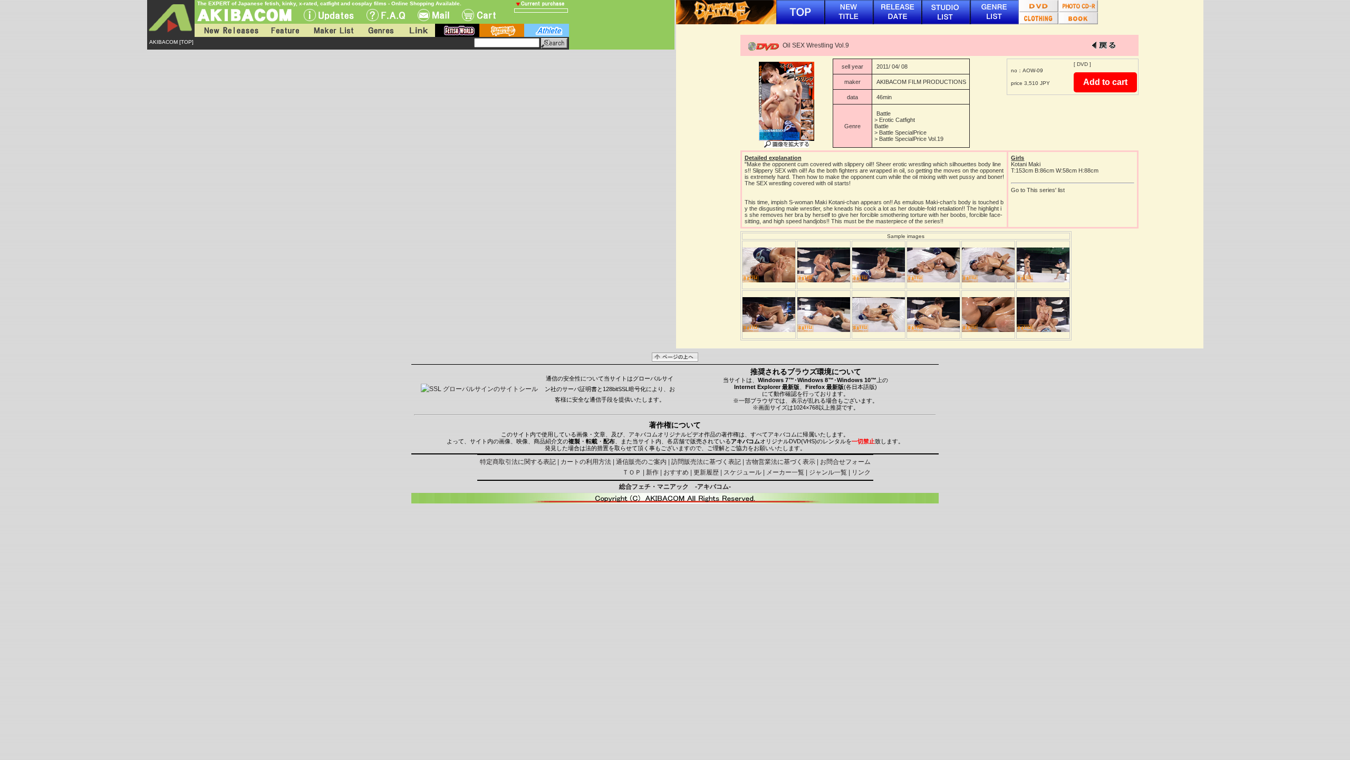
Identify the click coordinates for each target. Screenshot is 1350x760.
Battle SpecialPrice (903, 132)
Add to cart (1105, 82)
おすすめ (676, 472)
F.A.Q (386, 15)
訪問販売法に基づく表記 (706, 462)
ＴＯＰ (631, 472)
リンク (861, 472)
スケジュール (742, 472)
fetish (457, 30)
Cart (478, 15)
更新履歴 (706, 472)
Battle (883, 113)
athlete (546, 30)
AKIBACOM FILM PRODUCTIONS (921, 82)
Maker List (333, 30)
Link (417, 30)
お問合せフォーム (845, 462)
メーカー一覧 (785, 472)
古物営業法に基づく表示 (780, 462)
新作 (652, 472)
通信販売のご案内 (641, 462)
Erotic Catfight (897, 120)
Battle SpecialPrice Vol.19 (911, 139)
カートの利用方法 (586, 462)
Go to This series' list (1038, 190)
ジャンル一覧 (828, 472)
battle (501, 30)
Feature (284, 30)
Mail (433, 15)
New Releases (229, 30)
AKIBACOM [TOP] (171, 42)
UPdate (328, 15)
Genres (380, 30)
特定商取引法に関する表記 (518, 462)
